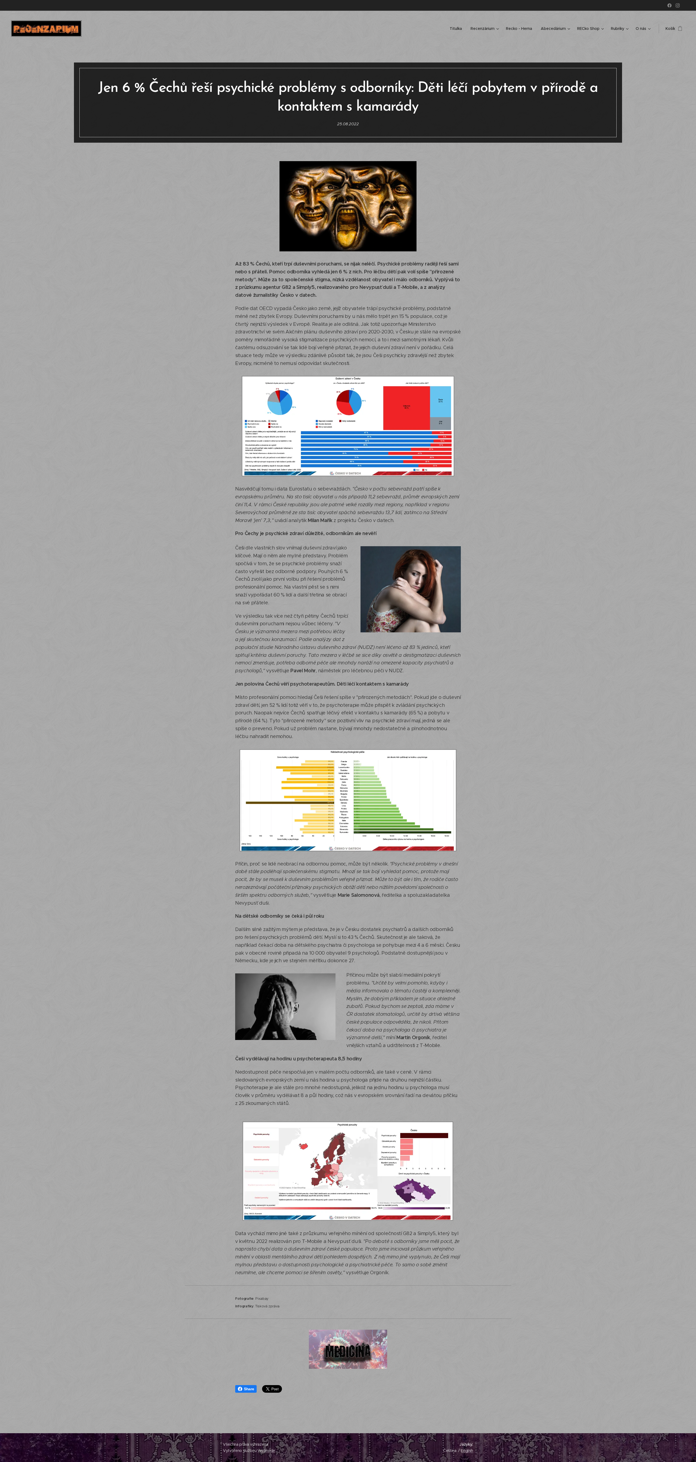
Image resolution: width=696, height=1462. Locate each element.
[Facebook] (669, 5)
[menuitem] (457, 28)
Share (249, 1389)
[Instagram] (677, 5)
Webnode (266, 1450)
